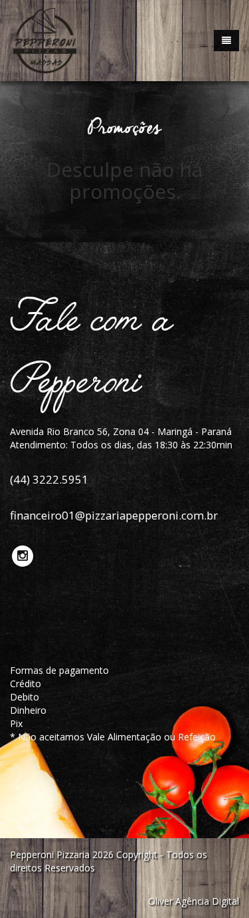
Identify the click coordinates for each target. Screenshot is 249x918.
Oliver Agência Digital (193, 901)
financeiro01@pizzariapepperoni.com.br (114, 515)
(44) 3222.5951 (49, 479)
